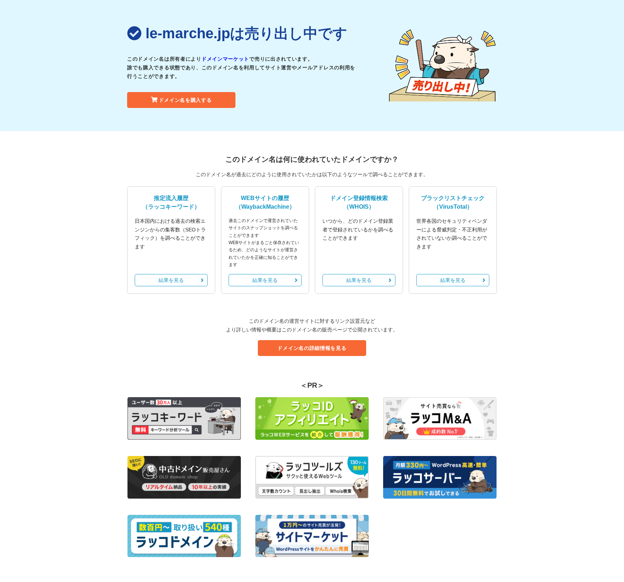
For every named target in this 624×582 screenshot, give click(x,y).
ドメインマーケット (225, 59)
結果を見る (171, 280)
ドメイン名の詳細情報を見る (311, 348)
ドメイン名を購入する (185, 100)
